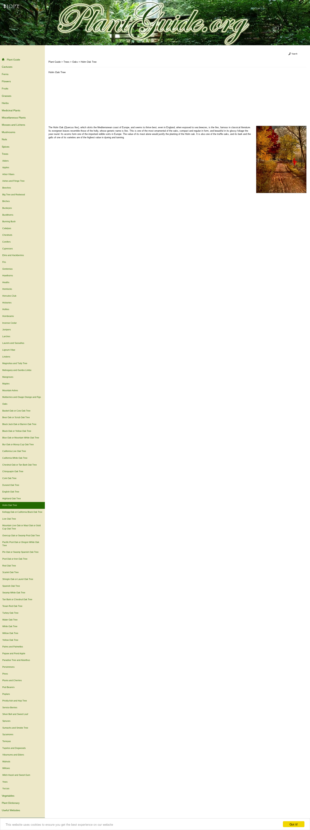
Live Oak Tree (9, 519)
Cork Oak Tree (9, 478)
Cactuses (7, 66)
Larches (6, 336)
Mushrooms (8, 132)
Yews (5, 782)
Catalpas (6, 228)
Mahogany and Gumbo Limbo (16, 370)
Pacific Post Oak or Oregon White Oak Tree (20, 544)
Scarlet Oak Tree (10, 572)
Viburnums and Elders (13, 755)
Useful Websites (11, 810)
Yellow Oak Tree (10, 640)
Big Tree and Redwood (13, 194)
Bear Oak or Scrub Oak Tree (16, 417)
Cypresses (7, 248)
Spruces (6, 721)
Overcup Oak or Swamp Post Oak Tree (21, 535)
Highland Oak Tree (11, 498)
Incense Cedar (9, 323)
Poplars (6, 694)
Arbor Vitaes (8, 174)
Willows (6, 768)
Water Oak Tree (10, 620)
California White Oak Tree (14, 458)
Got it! (294, 824)
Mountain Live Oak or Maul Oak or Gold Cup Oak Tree (21, 527)
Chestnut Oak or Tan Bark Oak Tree (19, 465)
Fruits (5, 88)
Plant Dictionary (11, 802)
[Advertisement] (78, 101)
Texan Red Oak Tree (12, 606)
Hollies (5, 309)
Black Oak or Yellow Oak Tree (16, 431)
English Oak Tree (10, 491)
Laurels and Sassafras (13, 343)
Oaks (4, 404)
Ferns (5, 74)
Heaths (5, 282)
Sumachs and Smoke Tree (15, 728)
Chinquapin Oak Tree (12, 471)
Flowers (6, 81)
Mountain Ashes (10, 390)
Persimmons (8, 667)
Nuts (4, 139)
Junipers (6, 329)
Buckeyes (7, 208)
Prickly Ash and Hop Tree (14, 700)
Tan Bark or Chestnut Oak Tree (17, 599)
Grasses (6, 95)
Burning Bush (9, 221)
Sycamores (7, 734)
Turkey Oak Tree (10, 613)
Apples (5, 167)
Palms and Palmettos (12, 646)
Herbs (5, 103)
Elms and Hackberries (13, 255)
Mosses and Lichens (13, 124)
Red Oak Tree (9, 565)
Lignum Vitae (8, 350)
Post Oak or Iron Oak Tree (14, 559)
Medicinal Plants (11, 110)
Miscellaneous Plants (14, 117)
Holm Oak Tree (9, 505)
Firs (4, 262)
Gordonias (7, 269)
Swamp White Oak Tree (13, 592)
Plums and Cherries (12, 680)
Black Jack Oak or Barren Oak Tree (19, 424)
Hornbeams (8, 316)
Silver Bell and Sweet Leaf (15, 714)
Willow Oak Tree (10, 633)
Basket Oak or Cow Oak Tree (16, 411)
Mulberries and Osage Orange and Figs (21, 397)
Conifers (6, 242)
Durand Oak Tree (10, 485)
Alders (5, 161)
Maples (6, 383)
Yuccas (5, 788)
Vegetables (8, 795)
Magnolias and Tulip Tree (14, 363)
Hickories (6, 302)
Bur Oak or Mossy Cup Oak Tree (18, 444)
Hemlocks (7, 289)
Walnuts (6, 761)
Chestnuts (7, 235)
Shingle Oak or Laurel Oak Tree (17, 579)
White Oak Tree (9, 626)
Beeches (6, 188)
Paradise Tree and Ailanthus (16, 660)
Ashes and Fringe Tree (13, 181)
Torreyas (6, 741)
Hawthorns (7, 275)
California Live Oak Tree (14, 451)
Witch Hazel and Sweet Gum (16, 775)
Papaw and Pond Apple (13, 653)
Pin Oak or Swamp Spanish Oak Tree (20, 552)
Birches (6, 201)
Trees (5, 153)
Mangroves (7, 377)
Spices (5, 146)
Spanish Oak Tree (11, 586)
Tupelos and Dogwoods (14, 748)
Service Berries (9, 707)
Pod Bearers (8, 687)
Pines (5, 674)
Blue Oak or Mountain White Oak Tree (20, 437)
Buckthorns (7, 215)
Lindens (6, 356)
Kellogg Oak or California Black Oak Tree (22, 512)
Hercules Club (9, 296)
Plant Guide (13, 59)
